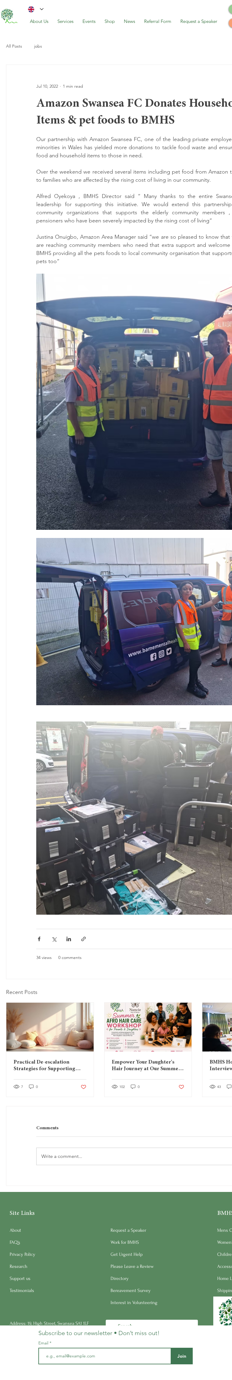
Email (44, 1343)
